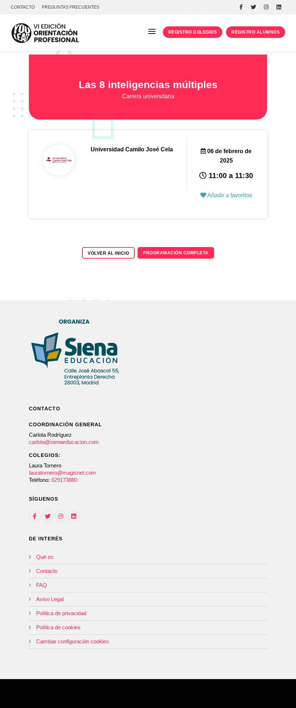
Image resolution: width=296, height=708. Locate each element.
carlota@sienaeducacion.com (64, 442)
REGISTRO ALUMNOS (255, 32)
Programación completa (176, 252)
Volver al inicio (108, 253)
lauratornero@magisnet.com (62, 473)
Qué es (44, 557)
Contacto (46, 571)
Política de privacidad (61, 613)
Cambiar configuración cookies (72, 641)
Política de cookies (58, 627)
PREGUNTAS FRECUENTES (70, 7)
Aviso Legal (50, 599)
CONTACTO (23, 7)
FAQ (41, 585)
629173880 (64, 480)
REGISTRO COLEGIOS (192, 32)
